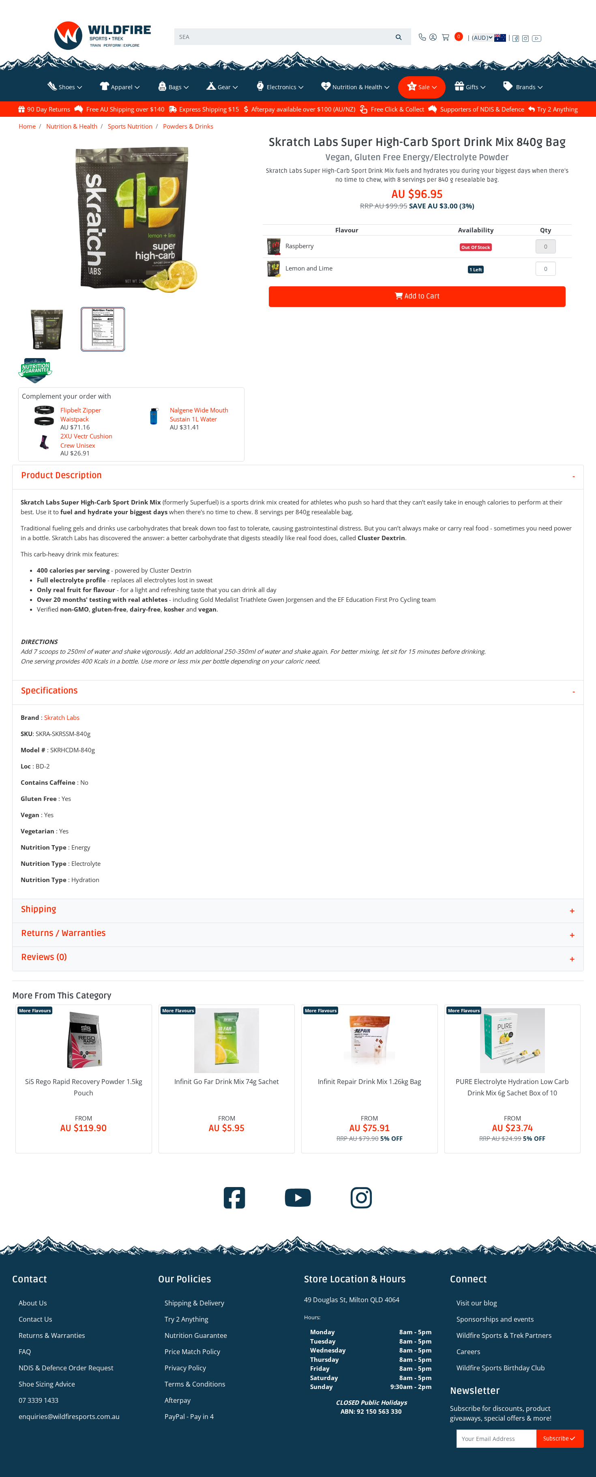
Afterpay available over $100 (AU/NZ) (303, 109)
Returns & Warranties (52, 1335)
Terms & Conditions (195, 1384)
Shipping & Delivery (194, 1303)
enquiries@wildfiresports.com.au (69, 1416)
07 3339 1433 (38, 1400)
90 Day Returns (48, 109)
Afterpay (178, 1400)
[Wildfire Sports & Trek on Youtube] (536, 36)
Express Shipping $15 (209, 109)
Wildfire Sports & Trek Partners (504, 1335)
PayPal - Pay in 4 (189, 1416)
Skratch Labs (61, 717)
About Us (33, 1303)
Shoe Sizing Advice (47, 1384)
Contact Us (35, 1319)
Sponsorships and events (495, 1319)
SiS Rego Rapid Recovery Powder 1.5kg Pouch (83, 1087)
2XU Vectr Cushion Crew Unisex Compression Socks (87, 445)
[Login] (433, 36)
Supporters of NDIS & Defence (482, 109)
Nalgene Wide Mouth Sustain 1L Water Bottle (199, 419)
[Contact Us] (422, 36)
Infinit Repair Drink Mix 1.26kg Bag (369, 1081)
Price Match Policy (192, 1351)
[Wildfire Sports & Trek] (102, 35)
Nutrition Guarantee (196, 1335)
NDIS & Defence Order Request (66, 1367)
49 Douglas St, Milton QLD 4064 (351, 1299)
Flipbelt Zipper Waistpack (80, 414)
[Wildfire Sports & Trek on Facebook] (516, 36)
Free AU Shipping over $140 (125, 109)
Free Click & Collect (397, 109)
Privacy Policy (185, 1367)
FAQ (25, 1351)
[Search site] (398, 36)
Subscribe (556, 1438)
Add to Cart (421, 296)
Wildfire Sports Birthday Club (501, 1367)
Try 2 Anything (557, 109)
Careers (468, 1351)
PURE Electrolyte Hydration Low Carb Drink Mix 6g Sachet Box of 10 (512, 1087)
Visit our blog (477, 1303)
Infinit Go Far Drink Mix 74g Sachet (226, 1081)
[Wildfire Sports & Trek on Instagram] (525, 36)
